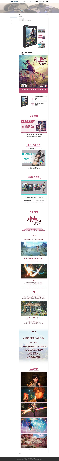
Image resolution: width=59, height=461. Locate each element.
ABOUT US (24, 1)
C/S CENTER (47, 1)
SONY (30, 1)
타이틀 (11, 17)
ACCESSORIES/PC (41, 1)
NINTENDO (36, 1)
